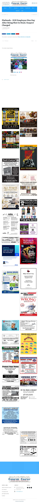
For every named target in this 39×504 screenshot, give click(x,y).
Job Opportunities (5, 493)
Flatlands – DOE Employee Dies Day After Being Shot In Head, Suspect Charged (18, 22)
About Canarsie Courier (6, 487)
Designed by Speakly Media (19, 501)
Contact (3, 495)
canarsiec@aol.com (19, 491)
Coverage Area (5, 491)
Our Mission (4, 489)
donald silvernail (6, 27)
